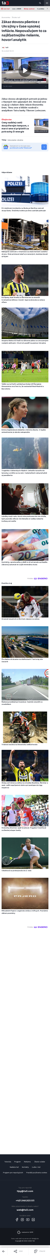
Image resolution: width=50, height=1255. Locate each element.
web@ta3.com (25, 1209)
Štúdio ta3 (16, 17)
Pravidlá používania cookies (36, 1173)
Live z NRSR (16, 9)
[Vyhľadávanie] (40, 3)
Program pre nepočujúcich (13, 1173)
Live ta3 (6, 9)
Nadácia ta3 (14, 1167)
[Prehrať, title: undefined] (25, 70)
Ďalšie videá (7, 86)
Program (17, 1162)
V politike (40, 9)
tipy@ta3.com (25, 1191)
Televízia (7, 1162)
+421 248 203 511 (25, 1200)
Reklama (27, 1162)
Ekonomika (6, 17)
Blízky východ (29, 9)
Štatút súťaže (39, 1162)
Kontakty (25, 1167)
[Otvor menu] (47, 3)
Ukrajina (20, 140)
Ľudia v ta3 (36, 1167)
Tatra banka (11, 140)
